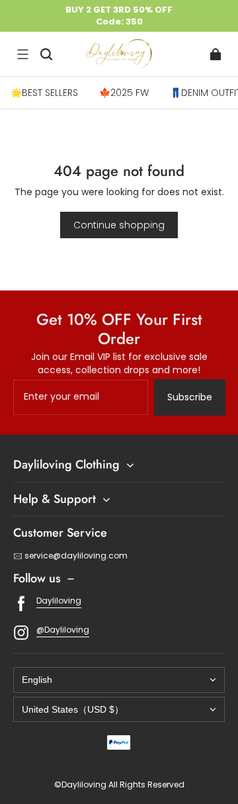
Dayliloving (58, 600)
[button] (22, 54)
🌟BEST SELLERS (44, 92)
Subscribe (189, 397)
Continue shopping (119, 225)
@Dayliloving (62, 629)
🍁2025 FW (124, 92)
